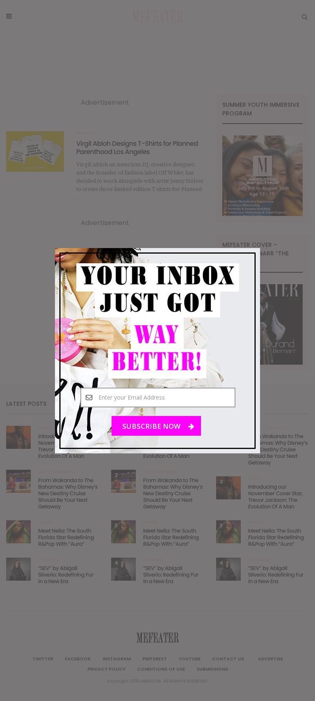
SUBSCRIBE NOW (152, 425)
